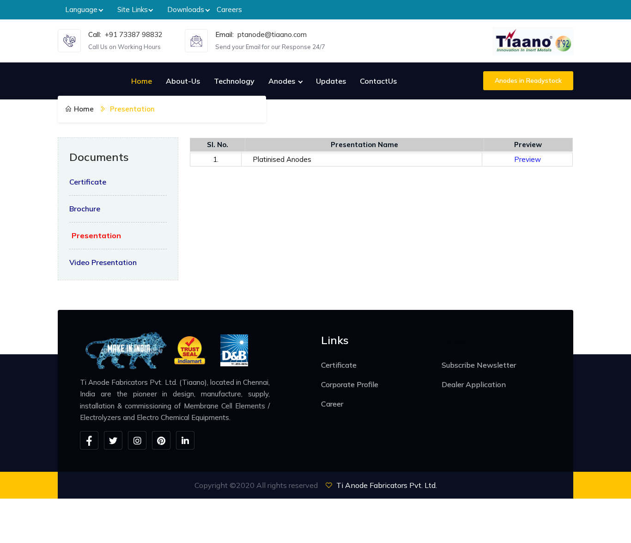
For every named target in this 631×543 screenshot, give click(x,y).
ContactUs (378, 81)
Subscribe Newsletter (479, 365)
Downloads (185, 9)
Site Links (132, 9)
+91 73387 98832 (134, 34)
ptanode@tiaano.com (272, 34)
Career (332, 403)
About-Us (183, 81)
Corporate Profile (349, 384)
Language (81, 9)
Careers (229, 9)
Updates (331, 81)
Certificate (87, 181)
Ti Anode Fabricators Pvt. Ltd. (386, 485)
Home (141, 81)
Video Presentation (103, 262)
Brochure (84, 208)
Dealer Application (474, 384)
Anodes (282, 81)
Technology (234, 81)
